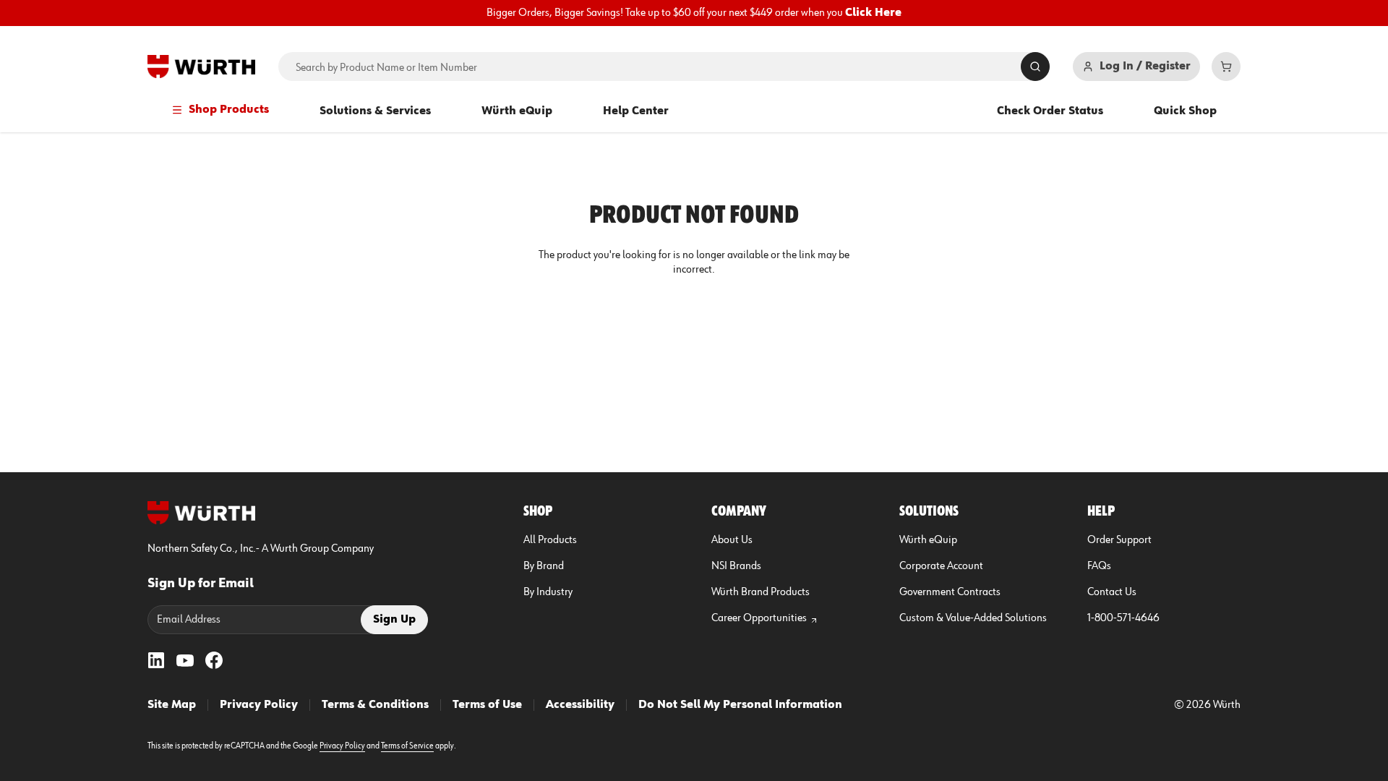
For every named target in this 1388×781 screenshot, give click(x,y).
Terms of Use (487, 705)
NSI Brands (736, 566)
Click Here (873, 13)
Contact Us (1111, 592)
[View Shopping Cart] (1226, 66)
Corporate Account (941, 566)
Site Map (171, 705)
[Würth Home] (201, 66)
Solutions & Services (375, 111)
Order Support (1119, 540)
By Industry (548, 592)
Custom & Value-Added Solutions (973, 618)
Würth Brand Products (760, 592)
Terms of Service (407, 746)
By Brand (543, 566)
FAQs (1099, 566)
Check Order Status (1050, 111)
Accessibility (580, 705)
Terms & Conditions (375, 705)
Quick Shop (1185, 111)
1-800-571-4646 (1123, 618)
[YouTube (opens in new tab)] (185, 660)
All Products (550, 540)
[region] (694, 13)
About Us (732, 540)
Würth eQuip (516, 111)
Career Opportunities (759, 618)
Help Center (636, 111)
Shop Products (229, 110)
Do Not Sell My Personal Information (740, 705)
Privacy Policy (259, 705)
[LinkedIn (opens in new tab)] (156, 660)
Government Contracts (950, 592)
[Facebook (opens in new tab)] (214, 660)
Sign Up (394, 620)
